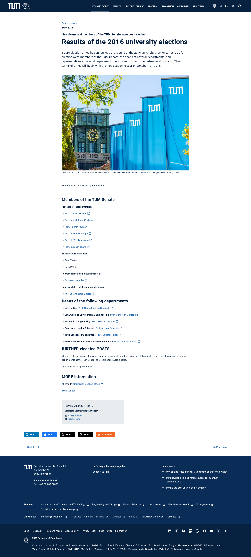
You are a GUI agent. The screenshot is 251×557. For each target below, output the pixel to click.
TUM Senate (68, 390)
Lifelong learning (134, 6)
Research (153, 6)
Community (183, 6)
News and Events (100, 6)
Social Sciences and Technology (58, 509)
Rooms (132, 516)
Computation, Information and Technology (63, 504)
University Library (150, 516)
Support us (99, 471)
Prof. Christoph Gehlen (122, 314)
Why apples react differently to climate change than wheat (196, 471)
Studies (117, 6)
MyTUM (100, 516)
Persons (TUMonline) (52, 516)
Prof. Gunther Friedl (107, 335)
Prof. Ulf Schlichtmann (77, 240)
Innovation (168, 6)
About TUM (198, 6)
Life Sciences (155, 504)
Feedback (37, 531)
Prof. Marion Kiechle (76, 213)
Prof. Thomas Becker (125, 341)
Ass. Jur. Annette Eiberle (78, 293)
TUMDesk (116, 516)
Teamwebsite (74, 419)
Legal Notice (105, 531)
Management (203, 504)
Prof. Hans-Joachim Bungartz (94, 308)
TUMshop (171, 516)
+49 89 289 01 (49, 480)
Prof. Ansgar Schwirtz (107, 328)
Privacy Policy (88, 531)
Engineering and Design (105, 504)
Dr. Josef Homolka (74, 280)
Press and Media (53, 531)
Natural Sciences (132, 504)
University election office (86, 384)
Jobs (26, 531)
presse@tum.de (75, 416)
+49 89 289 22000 (48, 484)
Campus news (69, 23)
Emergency (121, 531)
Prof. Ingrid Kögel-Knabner (79, 220)
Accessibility (72, 531)
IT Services (75, 516)
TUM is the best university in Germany (186, 487)
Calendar (89, 516)
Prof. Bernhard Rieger (76, 233)
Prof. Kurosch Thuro (75, 247)
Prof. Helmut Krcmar (76, 227)
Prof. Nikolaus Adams (103, 321)
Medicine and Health (179, 504)
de (221, 6)
